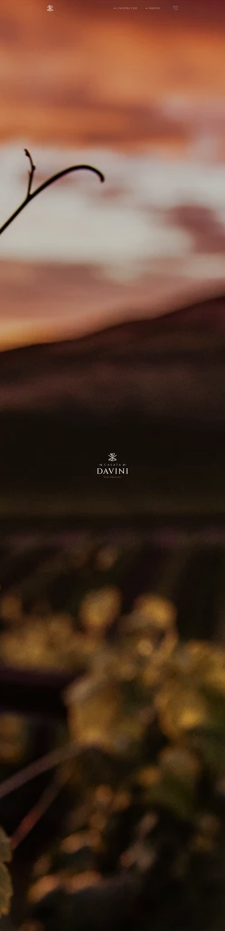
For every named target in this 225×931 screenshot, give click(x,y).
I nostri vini (127, 8)
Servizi (154, 8)
